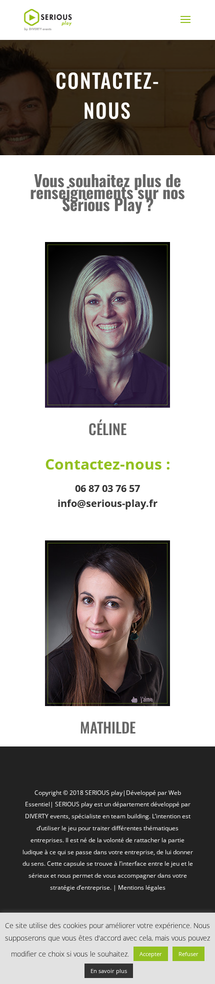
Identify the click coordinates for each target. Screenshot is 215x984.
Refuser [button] (188, 954)
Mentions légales (142, 887)
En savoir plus (108, 971)
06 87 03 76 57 (107, 488)
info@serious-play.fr (108, 503)
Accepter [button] (151, 954)
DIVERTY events (46, 816)
